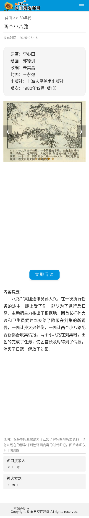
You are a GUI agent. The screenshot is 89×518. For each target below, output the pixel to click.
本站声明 (19, 508)
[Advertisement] (44, 215)
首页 (8, 17)
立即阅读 (44, 274)
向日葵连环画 (40, 511)
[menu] (82, 6)
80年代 (25, 17)
